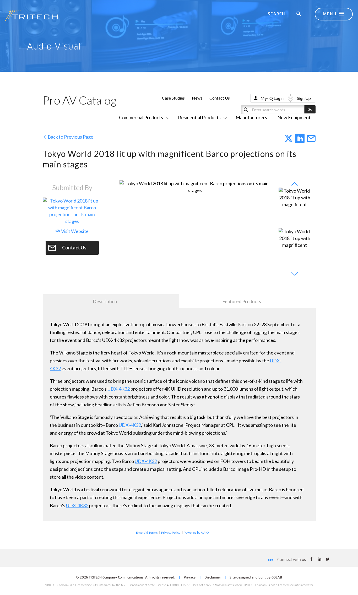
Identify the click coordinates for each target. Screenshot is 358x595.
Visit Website (74, 231)
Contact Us (219, 97)
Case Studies (173, 97)
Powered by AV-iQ (196, 532)
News (197, 97)
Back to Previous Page (70, 137)
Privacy (190, 577)
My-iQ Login (272, 98)
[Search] (299, 14)
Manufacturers (251, 117)
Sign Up (304, 98)
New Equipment (294, 117)
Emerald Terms (147, 532)
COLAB (277, 577)
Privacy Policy (170, 532)
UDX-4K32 (118, 389)
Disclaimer (212, 577)
